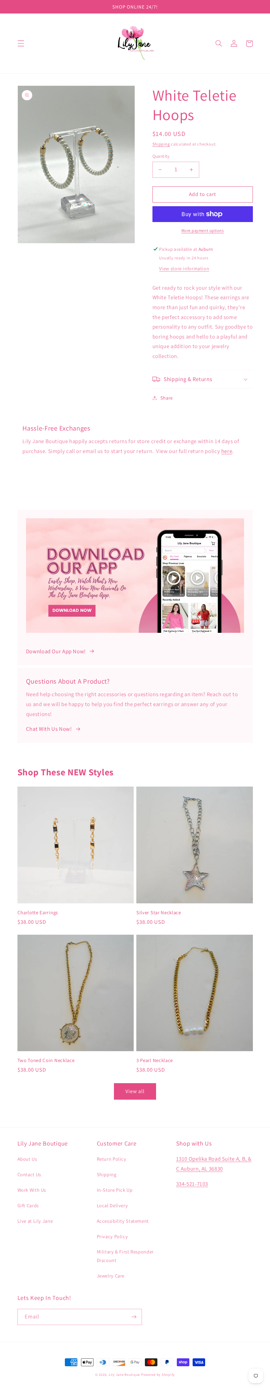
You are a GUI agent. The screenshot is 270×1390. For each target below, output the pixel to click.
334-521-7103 (192, 1183)
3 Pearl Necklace (154, 1060)
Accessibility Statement (123, 1221)
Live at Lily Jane (35, 1221)
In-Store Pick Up (115, 1190)
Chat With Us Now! (49, 728)
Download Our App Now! (56, 651)
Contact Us (29, 1174)
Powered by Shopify (158, 1374)
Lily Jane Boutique (124, 1374)
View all (135, 1091)
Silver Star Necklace (158, 912)
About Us (27, 1159)
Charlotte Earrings (37, 912)
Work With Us (31, 1190)
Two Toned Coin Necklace (46, 1060)
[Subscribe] (133, 1317)
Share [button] (166, 398)
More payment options (202, 230)
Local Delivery (112, 1205)
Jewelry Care (111, 1276)
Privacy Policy (112, 1236)
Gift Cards (28, 1205)
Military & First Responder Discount (125, 1255)
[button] (20, 43)
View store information (184, 268)
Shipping (161, 144)
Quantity (161, 156)
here (226, 451)
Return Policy (111, 1159)
